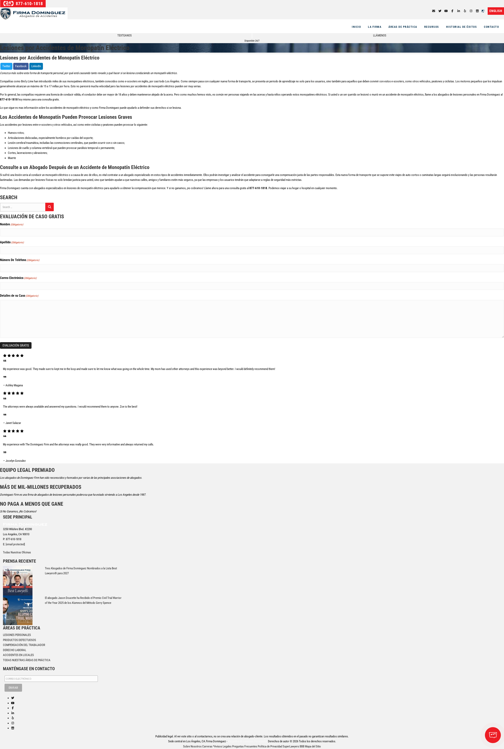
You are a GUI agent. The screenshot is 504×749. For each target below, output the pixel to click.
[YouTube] (446, 11)
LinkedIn (36, 66)
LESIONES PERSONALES (17, 635)
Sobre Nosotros (192, 746)
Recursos (431, 26)
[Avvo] (484, 11)
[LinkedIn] (458, 11)
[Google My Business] (477, 11)
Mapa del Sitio (313, 746)
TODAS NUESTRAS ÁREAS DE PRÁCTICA (26, 660)
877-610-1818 (29, 3)
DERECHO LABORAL (14, 650)
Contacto (491, 26)
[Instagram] (471, 11)
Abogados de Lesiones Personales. (247, 741)
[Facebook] (452, 11)
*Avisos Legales (222, 746)
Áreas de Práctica (402, 26)
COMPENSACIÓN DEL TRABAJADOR (24, 645)
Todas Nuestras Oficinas (17, 552)
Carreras (207, 746)
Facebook (21, 66)
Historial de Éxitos (461, 26)
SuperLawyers (291, 746)
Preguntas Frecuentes (244, 746)
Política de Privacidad (270, 746)
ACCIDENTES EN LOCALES (18, 655)
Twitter (6, 66)
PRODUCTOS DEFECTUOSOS (19, 640)
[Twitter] (440, 11)
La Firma (374, 26)
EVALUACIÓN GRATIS (16, 345)
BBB (302, 746)
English (495, 11)
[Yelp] (465, 11)
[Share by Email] (433, 11)
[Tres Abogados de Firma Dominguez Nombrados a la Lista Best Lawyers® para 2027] (17, 580)
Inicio (356, 26)
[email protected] (15, 544)
